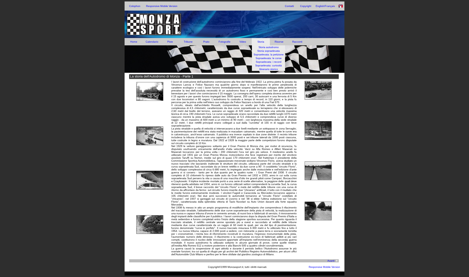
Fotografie (224, 41)
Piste (170, 41)
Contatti (289, 6)
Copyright (305, 6)
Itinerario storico (268, 69)
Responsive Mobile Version (161, 6)
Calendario (152, 41)
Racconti (297, 41)
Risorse (279, 41)
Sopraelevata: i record (268, 61)
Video (242, 41)
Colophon (134, 6)
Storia (260, 41)
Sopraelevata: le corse (269, 58)
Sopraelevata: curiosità (268, 65)
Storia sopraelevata (268, 50)
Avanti (331, 260)
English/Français (325, 6)
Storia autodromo (268, 47)
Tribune (188, 41)
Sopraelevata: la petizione (269, 54)
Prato (206, 41)
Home (133, 41)
